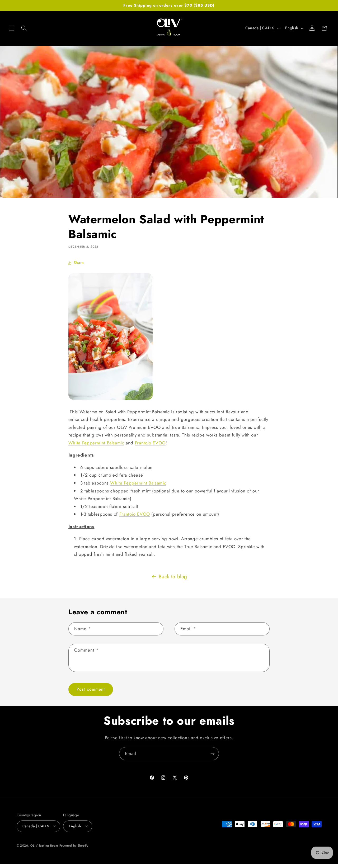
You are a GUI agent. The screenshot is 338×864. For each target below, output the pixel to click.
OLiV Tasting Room (44, 845)
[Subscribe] (212, 753)
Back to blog (173, 576)
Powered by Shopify (73, 845)
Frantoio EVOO (150, 443)
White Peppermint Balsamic (96, 443)
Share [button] (79, 262)
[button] (12, 28)
